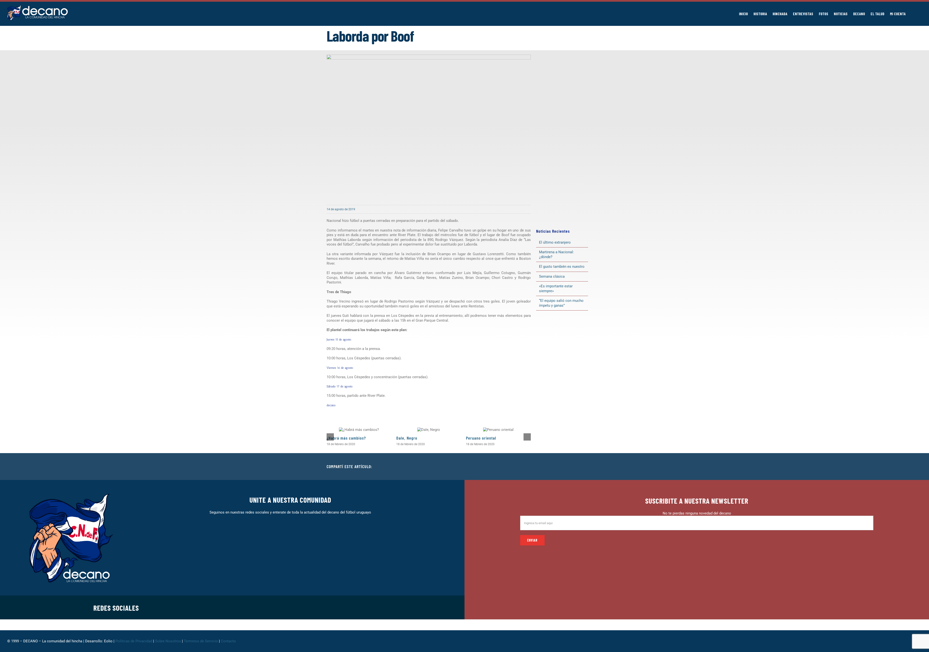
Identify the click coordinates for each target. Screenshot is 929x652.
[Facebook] (567, 467)
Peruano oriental (481, 438)
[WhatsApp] (591, 467)
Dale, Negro (406, 438)
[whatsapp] (348, 607)
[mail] (371, 607)
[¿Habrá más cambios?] (359, 429)
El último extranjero (555, 242)
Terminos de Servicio (201, 641)
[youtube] (363, 607)
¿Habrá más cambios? (346, 438)
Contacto (229, 641)
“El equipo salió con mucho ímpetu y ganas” (561, 303)
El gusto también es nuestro (561, 266)
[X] (575, 467)
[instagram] (340, 607)
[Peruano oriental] (498, 429)
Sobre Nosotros (168, 641)
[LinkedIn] (583, 467)
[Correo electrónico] (598, 467)
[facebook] (325, 607)
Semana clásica (552, 276)
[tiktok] (356, 607)
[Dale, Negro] (428, 429)
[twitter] (332, 607)
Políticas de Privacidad (133, 641)
